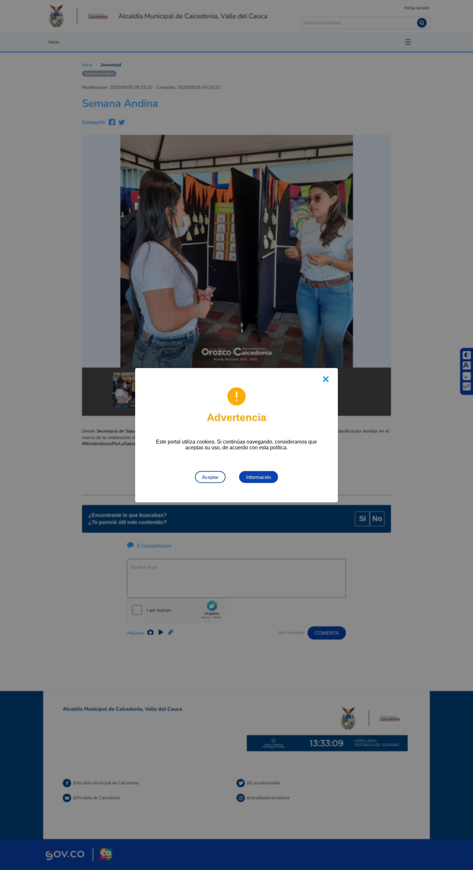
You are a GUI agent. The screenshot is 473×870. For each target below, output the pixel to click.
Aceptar (210, 477)
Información (258, 477)
